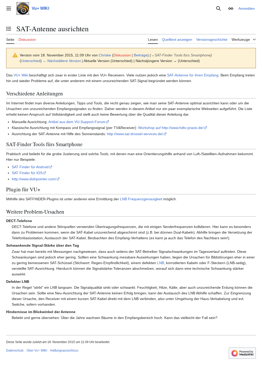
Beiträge (140, 55)
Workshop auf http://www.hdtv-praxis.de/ (170, 128)
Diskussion (122, 55)
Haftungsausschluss (64, 350)
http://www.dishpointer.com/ (34, 179)
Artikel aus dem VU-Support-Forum (76, 122)
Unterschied (30, 61)
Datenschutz (15, 350)
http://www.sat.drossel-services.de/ (135, 134)
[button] (8, 8)
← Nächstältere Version (62, 61)
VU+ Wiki (21, 75)
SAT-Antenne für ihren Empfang (193, 75)
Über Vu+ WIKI (37, 350)
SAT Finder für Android (30, 167)
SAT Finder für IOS (27, 173)
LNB (160, 263)
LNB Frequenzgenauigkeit (141, 199)
